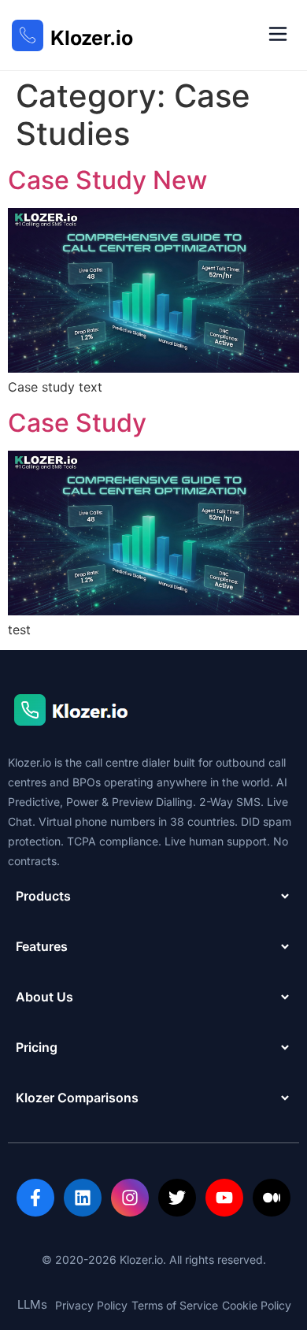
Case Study (77, 422)
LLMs (32, 1304)
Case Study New (107, 180)
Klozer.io (91, 38)
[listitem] (35, 1198)
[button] (277, 35)
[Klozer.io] (27, 35)
